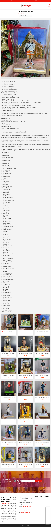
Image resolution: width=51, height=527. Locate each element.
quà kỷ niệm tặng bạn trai (8, 375)
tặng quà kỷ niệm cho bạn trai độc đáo (25, 465)
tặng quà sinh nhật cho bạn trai (42, 464)
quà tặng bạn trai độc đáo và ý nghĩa (9, 420)
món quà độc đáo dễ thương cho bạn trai (25, 354)
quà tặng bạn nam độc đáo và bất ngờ (8, 398)
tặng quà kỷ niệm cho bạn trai (8, 464)
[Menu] (1, 5)
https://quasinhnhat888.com (24, 514)
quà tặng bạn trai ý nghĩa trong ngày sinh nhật (42, 420)
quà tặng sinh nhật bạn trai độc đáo (9, 443)
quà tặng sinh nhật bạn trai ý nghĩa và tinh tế (25, 443)
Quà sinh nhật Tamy (27, 506)
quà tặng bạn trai (25, 397)
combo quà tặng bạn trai (42, 331)
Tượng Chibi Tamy (22, 508)
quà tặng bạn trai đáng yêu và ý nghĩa (42, 398)
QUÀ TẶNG (23, 13)
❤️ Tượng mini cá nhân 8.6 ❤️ (8, 331)
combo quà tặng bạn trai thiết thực (8, 354)
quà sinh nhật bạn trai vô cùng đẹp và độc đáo (42, 376)
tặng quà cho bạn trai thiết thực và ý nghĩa (42, 443)
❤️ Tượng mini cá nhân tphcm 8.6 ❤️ (25, 331)
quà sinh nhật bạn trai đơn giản (25, 375)
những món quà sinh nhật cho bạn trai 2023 (42, 354)
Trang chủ (18, 13)
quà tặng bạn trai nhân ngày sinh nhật (25, 420)
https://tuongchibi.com (25, 512)
